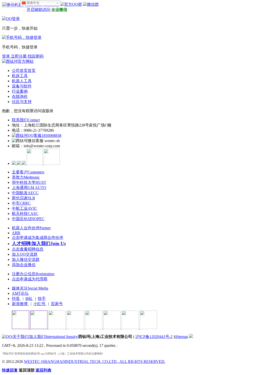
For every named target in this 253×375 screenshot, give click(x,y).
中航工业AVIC (24, 208)
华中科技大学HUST (29, 182)
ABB (16, 233)
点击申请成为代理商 (29, 279)
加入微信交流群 (26, 259)
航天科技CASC (25, 213)
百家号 (57, 304)
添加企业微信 (24, 265)
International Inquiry (62, 336)
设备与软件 (22, 86)
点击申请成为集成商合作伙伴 (37, 237)
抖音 (16, 298)
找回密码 (35, 56)
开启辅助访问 (38, 9)
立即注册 (19, 56)
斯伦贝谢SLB (23, 198)
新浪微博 (20, 304)
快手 (42, 298)
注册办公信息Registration (33, 274)
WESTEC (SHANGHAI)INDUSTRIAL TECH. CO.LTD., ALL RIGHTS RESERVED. (94, 361)
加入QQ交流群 (25, 254)
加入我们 (37, 336)
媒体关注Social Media (30, 288)
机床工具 (20, 76)
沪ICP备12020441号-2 (153, 336)
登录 (6, 56)
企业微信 (59, 9)
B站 (29, 298)
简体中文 (33, 3)
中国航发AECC (25, 193)
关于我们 (20, 336)
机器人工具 (22, 81)
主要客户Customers (28, 172)
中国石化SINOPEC (28, 219)
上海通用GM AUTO (29, 188)
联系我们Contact (26, 120)
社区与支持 (22, 102)
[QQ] (7, 336)
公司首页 (24, 70)
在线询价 (20, 96)
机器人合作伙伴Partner (31, 228)
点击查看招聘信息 (27, 249)
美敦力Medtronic (26, 177)
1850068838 (51, 135)
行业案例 (20, 91)
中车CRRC (21, 203)
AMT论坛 (20, 293)
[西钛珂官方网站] (18, 61)
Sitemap (181, 336)
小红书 (39, 304)
